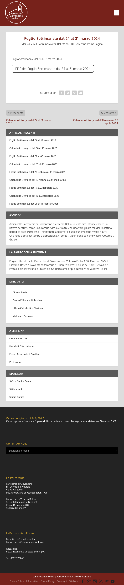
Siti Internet (15, 389)
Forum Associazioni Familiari (24, 354)
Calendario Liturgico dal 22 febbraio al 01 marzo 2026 (37, 179)
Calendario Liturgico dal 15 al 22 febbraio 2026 (34, 195)
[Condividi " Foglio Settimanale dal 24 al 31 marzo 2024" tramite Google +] (74, 93)
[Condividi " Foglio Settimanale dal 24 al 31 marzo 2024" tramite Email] (81, 93)
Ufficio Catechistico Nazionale (29, 308)
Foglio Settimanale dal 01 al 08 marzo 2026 (32, 156)
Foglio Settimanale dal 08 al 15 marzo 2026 (32, 140)
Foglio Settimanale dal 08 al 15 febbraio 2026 (33, 203)
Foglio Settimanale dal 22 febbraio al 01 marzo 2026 (37, 172)
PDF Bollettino (78, 44)
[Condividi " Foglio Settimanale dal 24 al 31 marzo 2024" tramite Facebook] (61, 93)
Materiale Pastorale (23, 316)
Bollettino (62, 44)
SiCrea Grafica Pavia (20, 381)
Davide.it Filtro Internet (21, 346)
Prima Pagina (95, 44)
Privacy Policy (17, 581)
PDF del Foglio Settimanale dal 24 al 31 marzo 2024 (52, 69)
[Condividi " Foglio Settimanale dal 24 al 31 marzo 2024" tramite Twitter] (68, 93)
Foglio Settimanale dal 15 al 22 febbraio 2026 (33, 187)
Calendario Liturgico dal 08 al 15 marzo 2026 (33, 148)
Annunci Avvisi (47, 44)
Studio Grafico (16, 397)
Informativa (32, 581)
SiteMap (73, 581)
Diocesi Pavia (20, 292)
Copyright (62, 581)
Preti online (15, 362)
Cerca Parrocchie (18, 338)
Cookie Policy (47, 581)
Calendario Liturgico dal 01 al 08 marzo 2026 (33, 164)
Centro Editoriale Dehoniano (28, 300)
